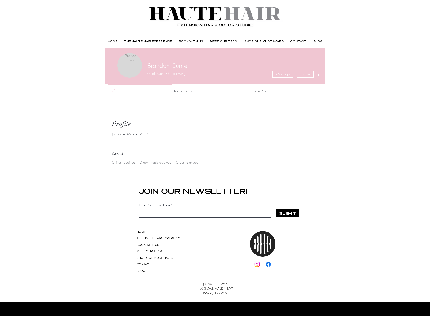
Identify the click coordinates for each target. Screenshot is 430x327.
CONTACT (144, 264)
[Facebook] (268, 264)
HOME (141, 232)
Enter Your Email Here (154, 205)
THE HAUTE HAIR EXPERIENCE (152, 238)
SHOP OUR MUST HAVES (152, 258)
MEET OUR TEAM (149, 251)
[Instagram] (257, 264)
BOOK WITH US (148, 245)
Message (283, 74)
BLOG (141, 271)
